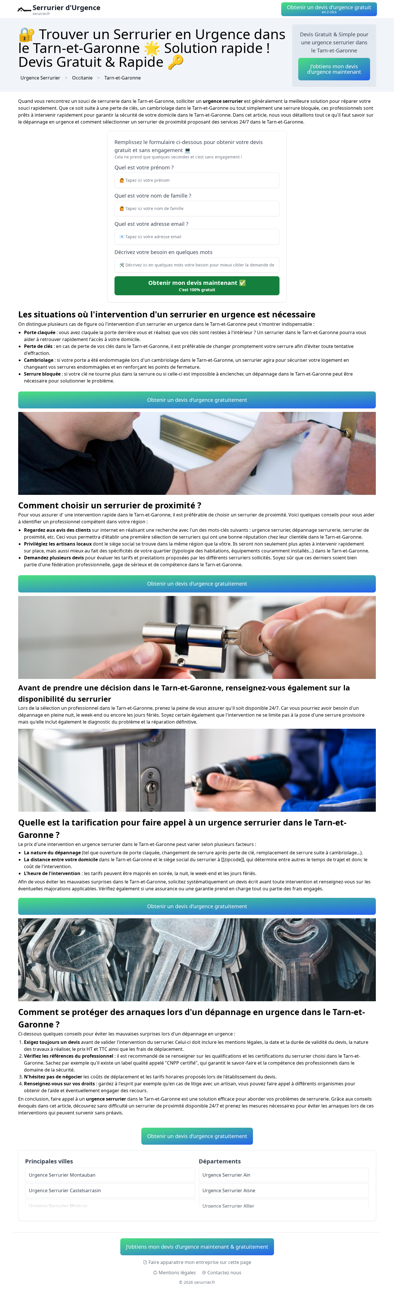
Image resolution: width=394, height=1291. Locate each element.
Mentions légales (177, 1272)
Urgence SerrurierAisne (228, 1190)
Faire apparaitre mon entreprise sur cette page (200, 1262)
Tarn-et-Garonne (122, 78)
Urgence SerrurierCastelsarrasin (65, 1190)
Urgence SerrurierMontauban (62, 1175)
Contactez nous (224, 1272)
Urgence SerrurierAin (226, 1175)
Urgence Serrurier (40, 78)
